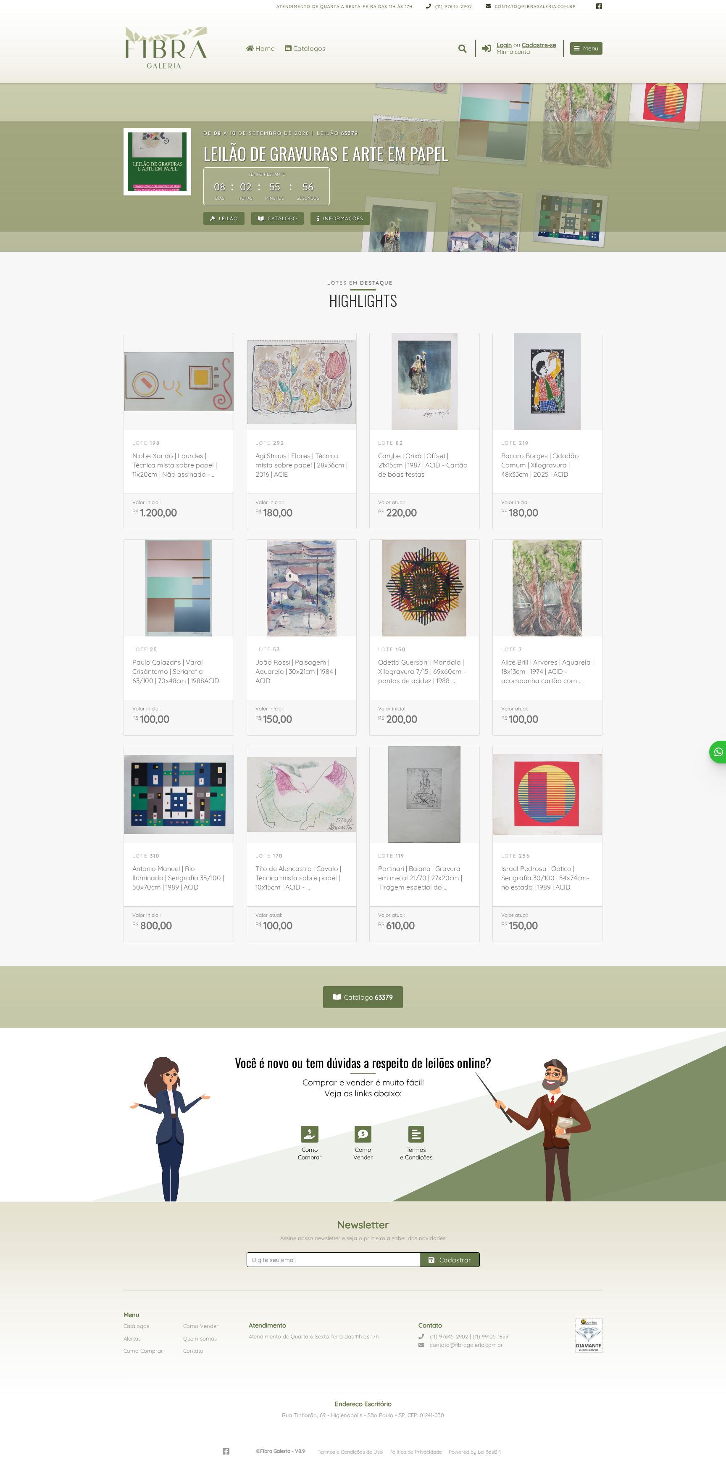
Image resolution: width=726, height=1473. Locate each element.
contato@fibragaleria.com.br (534, 6)
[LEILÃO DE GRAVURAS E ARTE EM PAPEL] (157, 161)
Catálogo (281, 218)
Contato (193, 1350)
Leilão (227, 218)
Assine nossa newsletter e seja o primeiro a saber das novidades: (363, 1238)
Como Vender (200, 1326)
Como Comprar (143, 1350)
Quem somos (200, 1338)
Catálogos (309, 48)
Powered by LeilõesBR (475, 1452)
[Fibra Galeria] (175, 48)
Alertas (132, 1338)
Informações (342, 218)
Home (264, 48)
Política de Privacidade (415, 1452)
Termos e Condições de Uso (350, 1452)
